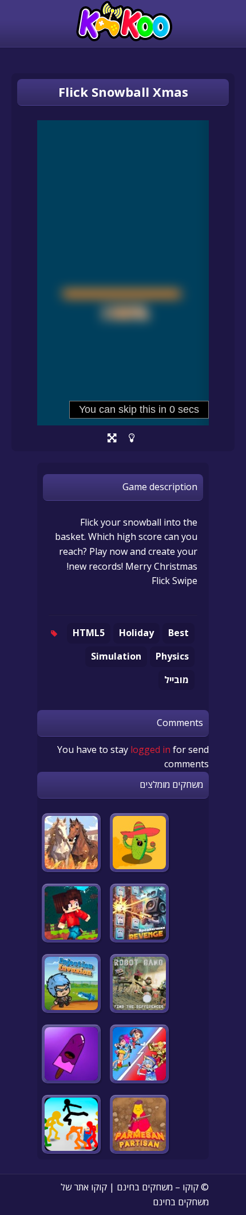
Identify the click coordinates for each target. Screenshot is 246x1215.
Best (178, 632)
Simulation (116, 656)
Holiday (136, 632)
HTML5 (89, 632)
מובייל (176, 679)
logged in (150, 749)
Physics (172, 656)
